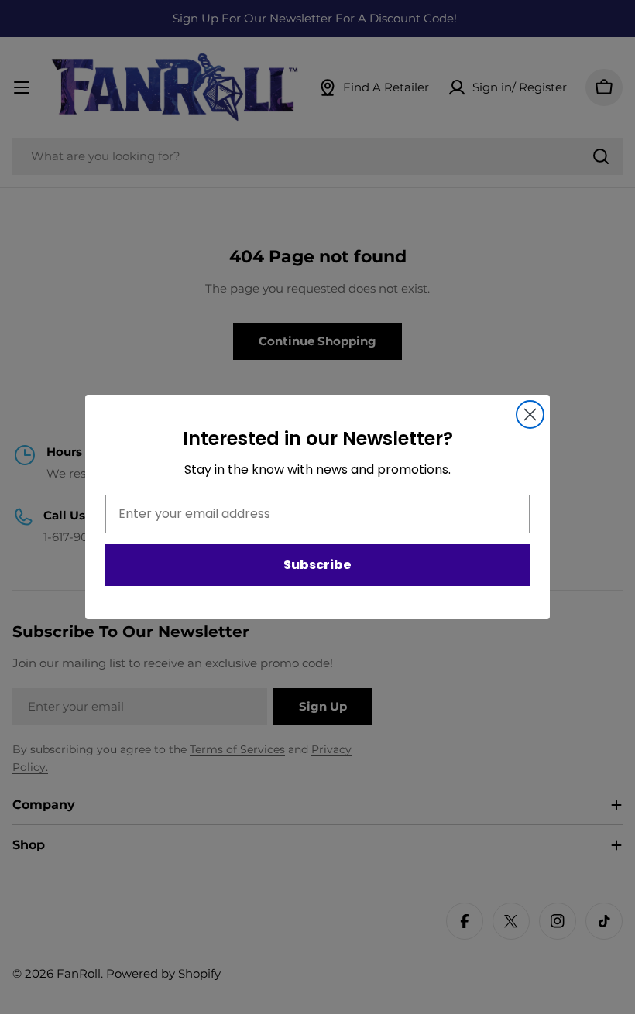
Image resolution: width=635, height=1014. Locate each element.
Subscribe (317, 565)
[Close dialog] (530, 414)
